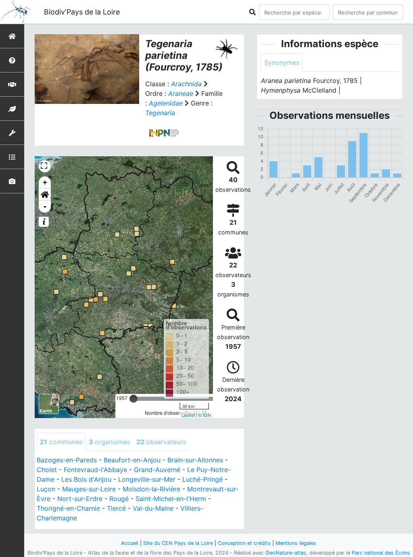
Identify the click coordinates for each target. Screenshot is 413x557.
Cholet (47, 470)
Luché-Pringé (202, 479)
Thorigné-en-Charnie (68, 508)
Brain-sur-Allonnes (195, 460)
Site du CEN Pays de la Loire (178, 543)
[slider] (133, 399)
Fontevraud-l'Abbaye (95, 470)
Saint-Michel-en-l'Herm (171, 499)
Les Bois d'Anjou (86, 479)
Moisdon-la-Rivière (151, 489)
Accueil (129, 543)
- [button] (45, 206)
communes (61, 442)
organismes (109, 442)
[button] (45, 194)
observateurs (161, 442)
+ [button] (45, 182)
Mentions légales (295, 543)
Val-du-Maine (153, 508)
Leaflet (188, 415)
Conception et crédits (244, 543)
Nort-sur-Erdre (79, 499)
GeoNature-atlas (285, 553)
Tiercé (116, 508)
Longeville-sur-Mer (146, 479)
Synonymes (281, 62)
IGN (207, 415)
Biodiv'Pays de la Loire (82, 12)
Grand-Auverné (157, 470)
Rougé (119, 499)
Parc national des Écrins (381, 553)
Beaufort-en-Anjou (132, 460)
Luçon (46, 489)
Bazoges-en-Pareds (67, 460)
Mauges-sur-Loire (89, 489)
